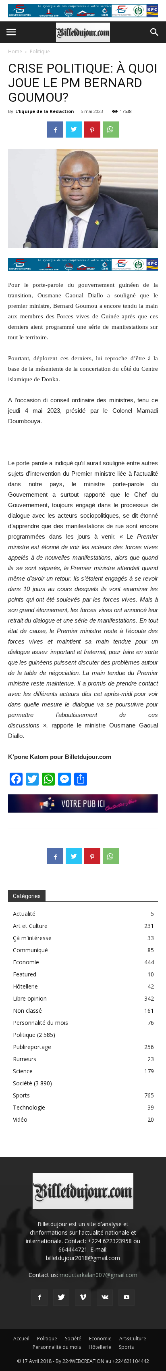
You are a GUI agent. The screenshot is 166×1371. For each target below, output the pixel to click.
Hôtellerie (25, 986)
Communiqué (30, 950)
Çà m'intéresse (32, 938)
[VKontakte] (105, 1297)
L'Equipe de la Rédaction (44, 111)
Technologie (29, 1107)
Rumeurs (24, 1059)
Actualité (24, 913)
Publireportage (32, 1047)
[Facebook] (39, 1297)
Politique (40, 51)
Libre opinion (30, 998)
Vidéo (20, 1119)
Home (15, 51)
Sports (21, 1095)
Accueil (21, 1338)
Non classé (27, 1010)
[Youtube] (126, 1297)
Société (22, 1083)
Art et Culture (30, 926)
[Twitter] (61, 1297)
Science (23, 1071)
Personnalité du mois (40, 1022)
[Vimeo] (83, 1297)
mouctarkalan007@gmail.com (98, 1275)
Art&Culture (132, 1338)
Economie (26, 962)
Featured (24, 974)
